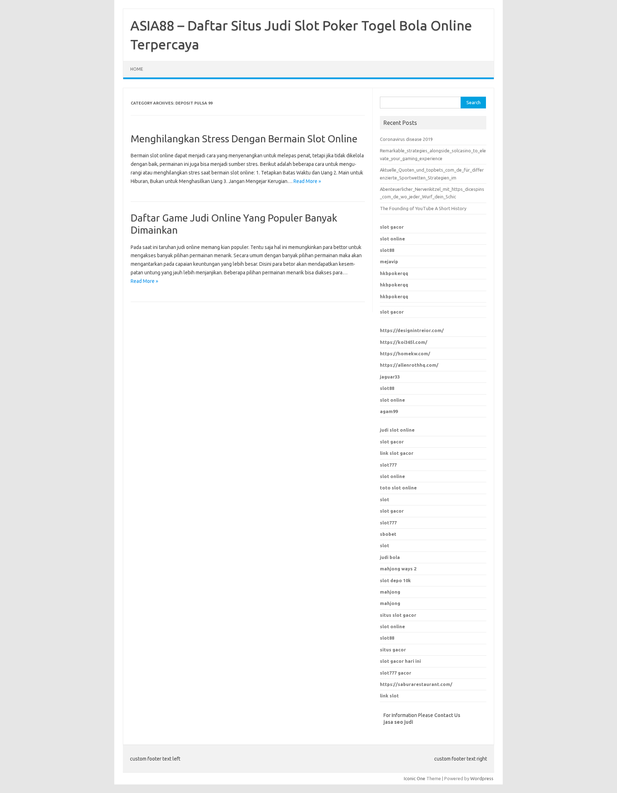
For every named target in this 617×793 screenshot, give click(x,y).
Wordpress (481, 778)
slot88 (387, 250)
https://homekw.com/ (405, 353)
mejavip (389, 261)
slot (384, 499)
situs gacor (393, 649)
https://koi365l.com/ (403, 342)
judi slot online (397, 429)
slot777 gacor (395, 672)
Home (136, 69)
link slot (389, 695)
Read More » (307, 181)
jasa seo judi (398, 722)
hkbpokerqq (394, 273)
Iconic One (414, 778)
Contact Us (447, 715)
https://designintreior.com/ (412, 330)
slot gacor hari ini (400, 661)
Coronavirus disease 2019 (406, 139)
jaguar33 (390, 376)
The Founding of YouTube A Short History (423, 208)
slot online (392, 238)
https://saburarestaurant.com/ (416, 684)
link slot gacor (396, 453)
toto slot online (398, 487)
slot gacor (392, 226)
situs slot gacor (398, 614)
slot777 (388, 464)
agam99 (389, 411)
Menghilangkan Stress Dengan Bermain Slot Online (244, 138)
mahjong (390, 603)
